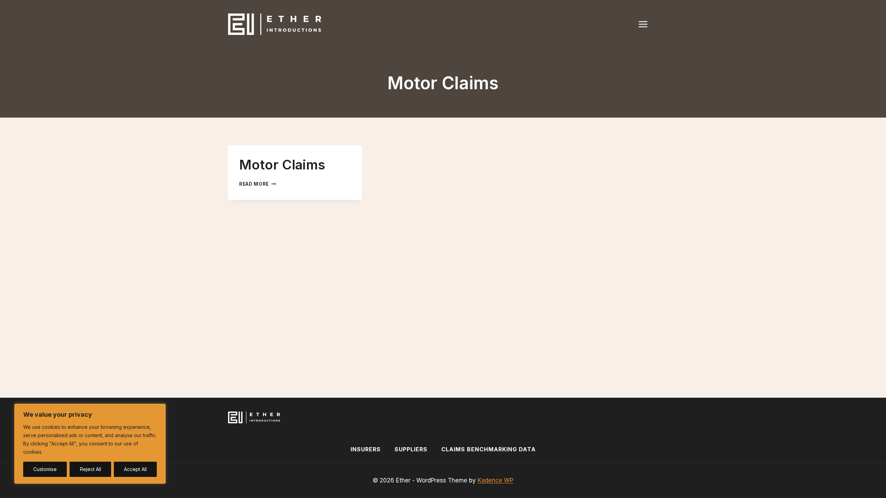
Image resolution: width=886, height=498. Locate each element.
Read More (257, 184)
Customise (45, 469)
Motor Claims (282, 165)
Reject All (90, 469)
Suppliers (411, 449)
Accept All (135, 469)
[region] (90, 443)
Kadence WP (495, 480)
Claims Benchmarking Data (488, 449)
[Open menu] (646, 24)
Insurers (366, 449)
